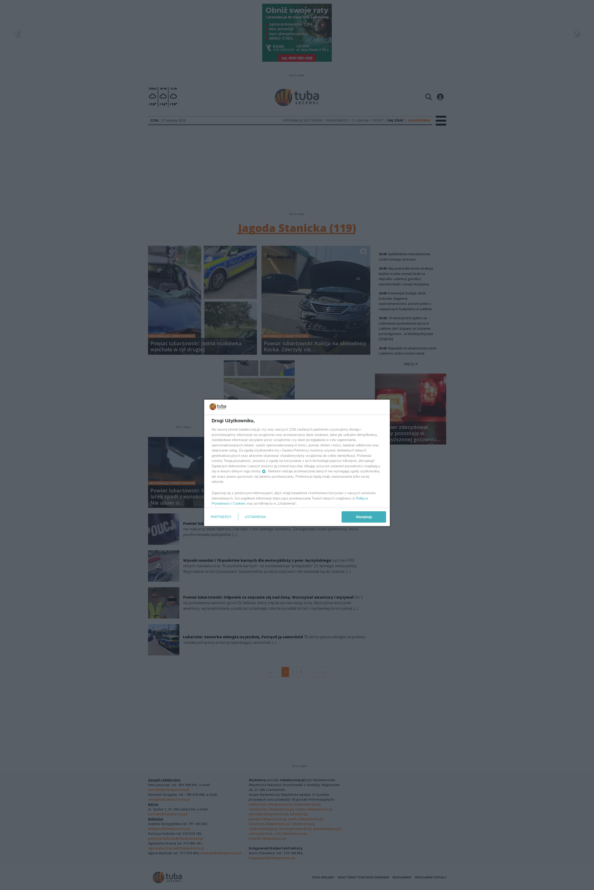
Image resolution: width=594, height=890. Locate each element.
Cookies (239, 503)
